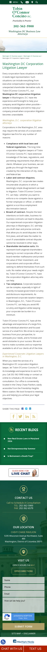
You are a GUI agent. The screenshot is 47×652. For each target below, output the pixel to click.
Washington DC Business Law (32, 56)
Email (27, 2)
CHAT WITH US (11, 648)
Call (22, 2)
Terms (25, 618)
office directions (23, 571)
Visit (32, 2)
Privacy (21, 618)
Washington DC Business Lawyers (12, 56)
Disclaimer (29, 633)
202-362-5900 (23, 26)
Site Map (16, 633)
